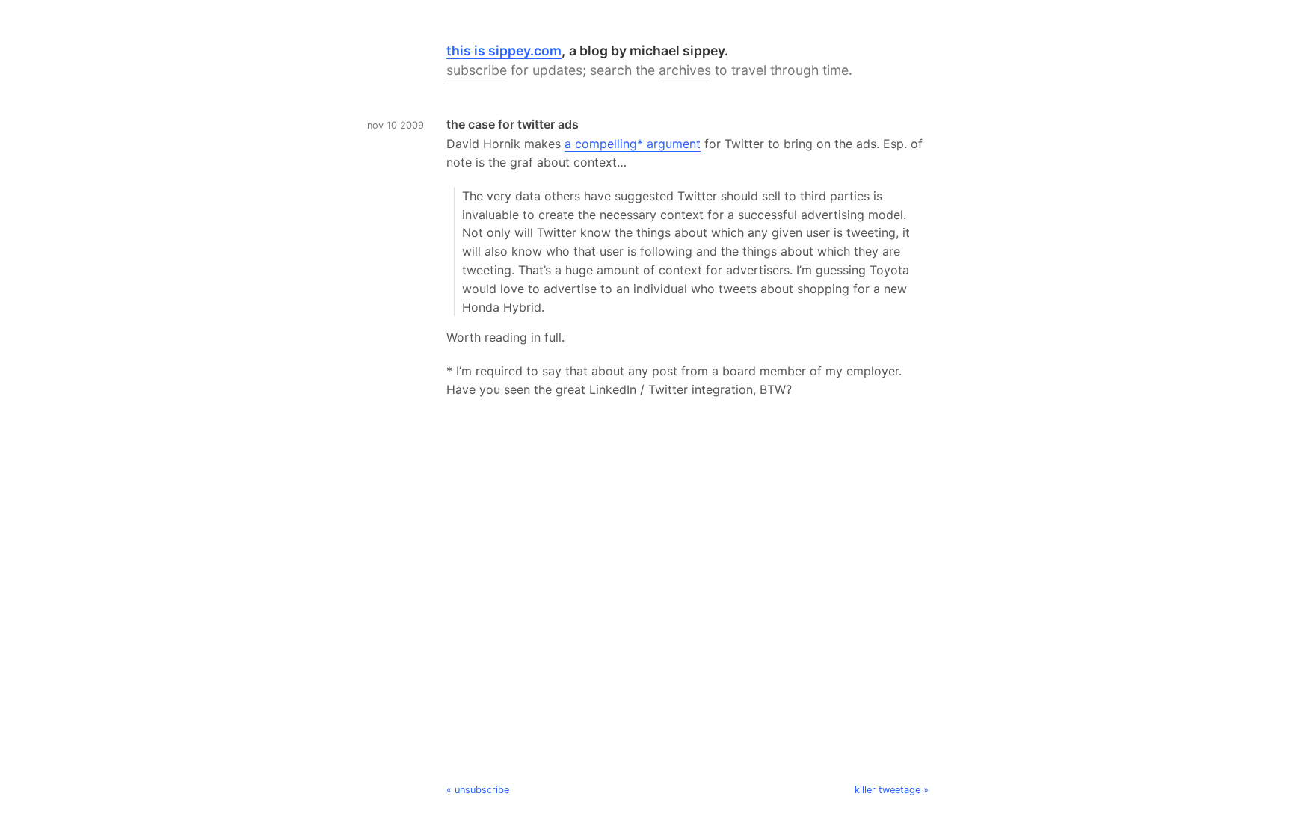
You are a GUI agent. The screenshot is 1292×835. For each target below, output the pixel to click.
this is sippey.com (504, 50)
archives (685, 70)
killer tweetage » (892, 789)
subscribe (476, 70)
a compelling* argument (633, 143)
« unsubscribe (477, 789)
